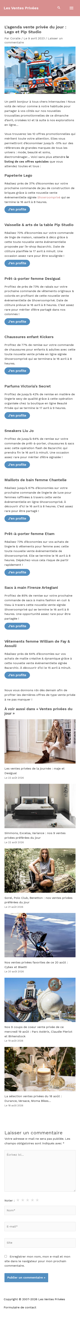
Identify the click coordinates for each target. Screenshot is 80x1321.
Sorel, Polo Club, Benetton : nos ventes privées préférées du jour (38, 900)
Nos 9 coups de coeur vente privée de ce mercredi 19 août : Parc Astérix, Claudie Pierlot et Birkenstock (38, 1031)
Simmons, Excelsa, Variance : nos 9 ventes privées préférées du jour (34, 835)
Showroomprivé (48, 197)
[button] (59, 8)
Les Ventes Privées (21, 8)
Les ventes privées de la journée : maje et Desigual (34, 771)
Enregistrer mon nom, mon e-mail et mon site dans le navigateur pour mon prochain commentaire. (37, 1261)
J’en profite (17, 209)
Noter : (9, 1200)
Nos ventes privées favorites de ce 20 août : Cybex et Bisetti (36, 965)
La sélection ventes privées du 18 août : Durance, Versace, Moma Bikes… (33, 1099)
